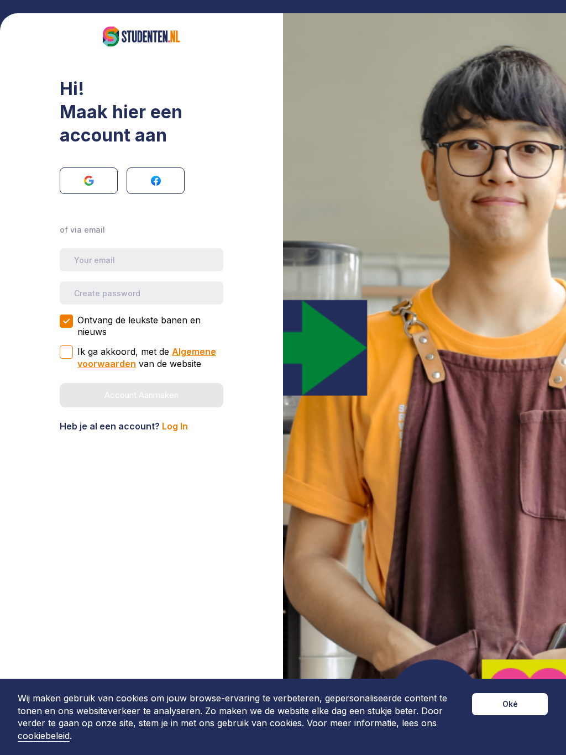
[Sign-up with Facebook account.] (156, 180)
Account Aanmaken (141, 395)
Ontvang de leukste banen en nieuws (139, 325)
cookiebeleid (44, 736)
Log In (175, 426)
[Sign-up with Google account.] (89, 180)
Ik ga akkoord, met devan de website (146, 357)
